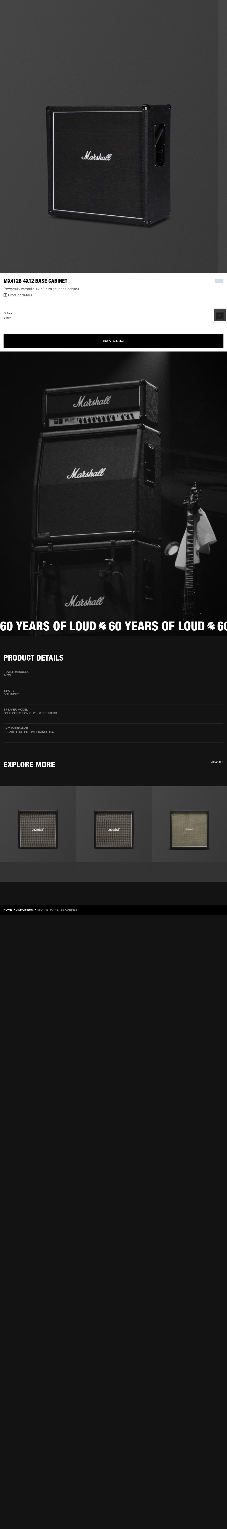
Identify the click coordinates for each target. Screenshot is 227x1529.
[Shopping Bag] (208, 20)
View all (217, 762)
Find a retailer (200, 9)
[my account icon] (201, 20)
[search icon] (194, 20)
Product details (20, 295)
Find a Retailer (113, 340)
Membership (178, 9)
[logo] (17, 18)
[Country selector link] (215, 9)
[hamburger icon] (215, 20)
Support (182, 20)
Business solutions (154, 9)
